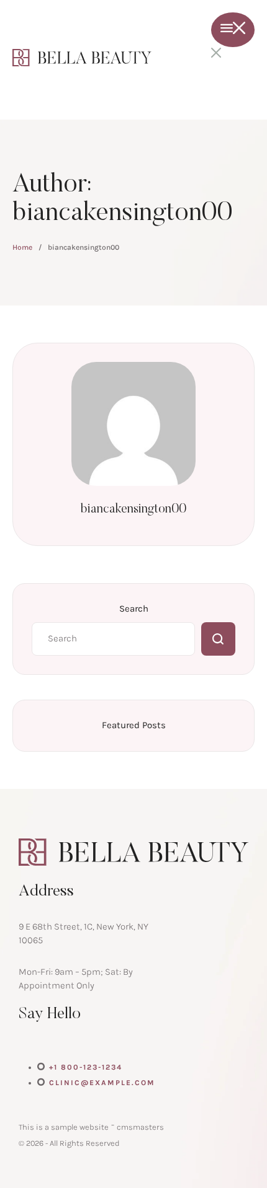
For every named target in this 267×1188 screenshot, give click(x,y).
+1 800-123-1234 (85, 1067)
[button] (232, 1146)
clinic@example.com (102, 1082)
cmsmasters (140, 1127)
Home (22, 247)
